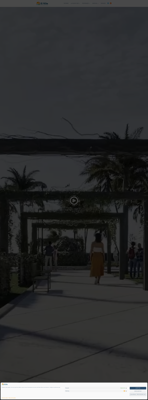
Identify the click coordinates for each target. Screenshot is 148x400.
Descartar (137, 391)
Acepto (138, 388)
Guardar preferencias (138, 394)
